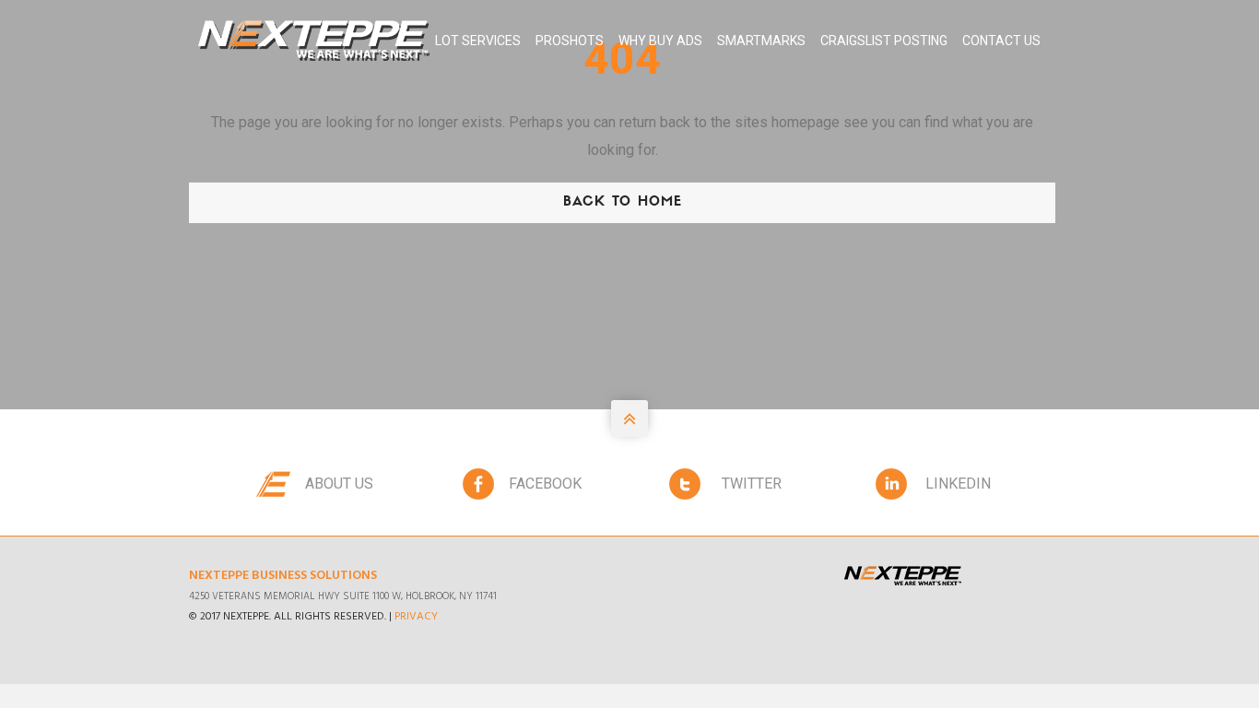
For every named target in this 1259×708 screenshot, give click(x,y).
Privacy (416, 617)
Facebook (545, 483)
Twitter (752, 483)
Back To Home (622, 202)
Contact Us (1001, 40)
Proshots (569, 40)
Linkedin (958, 483)
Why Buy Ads (660, 40)
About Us (339, 483)
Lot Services (478, 40)
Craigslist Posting (883, 40)
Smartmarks (761, 40)
